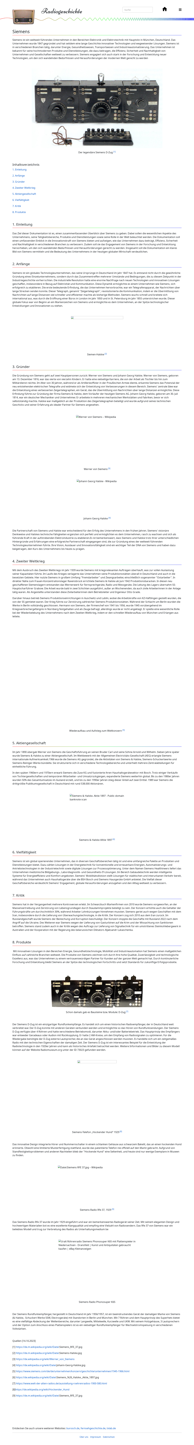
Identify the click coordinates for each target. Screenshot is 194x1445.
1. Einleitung (19, 169)
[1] (114, 151)
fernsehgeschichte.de (93, 1428)
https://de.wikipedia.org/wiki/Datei (36, 1365)
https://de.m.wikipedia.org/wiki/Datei (37, 1347)
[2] (106, 353)
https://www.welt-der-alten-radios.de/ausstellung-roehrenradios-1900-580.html (61, 1383)
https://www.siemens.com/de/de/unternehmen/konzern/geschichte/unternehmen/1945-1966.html (72, 1371)
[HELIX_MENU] (180, 9)
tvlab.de (111, 1428)
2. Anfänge (18, 175)
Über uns (84, 1437)
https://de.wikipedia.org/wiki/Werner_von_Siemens (45, 1359)
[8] (120, 1131)
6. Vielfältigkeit (21, 200)
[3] (109, 468)
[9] (113, 1209)
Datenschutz (109, 1437)
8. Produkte (19, 212)
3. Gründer (18, 181)
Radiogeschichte (61, 11)
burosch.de (72, 1428)
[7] (127, 1011)
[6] (113, 839)
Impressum (95, 1437)
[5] (123, 730)
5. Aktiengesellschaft (24, 194)
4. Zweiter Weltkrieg (24, 187)
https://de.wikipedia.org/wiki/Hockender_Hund (42, 1389)
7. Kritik (17, 206)
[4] (109, 517)
